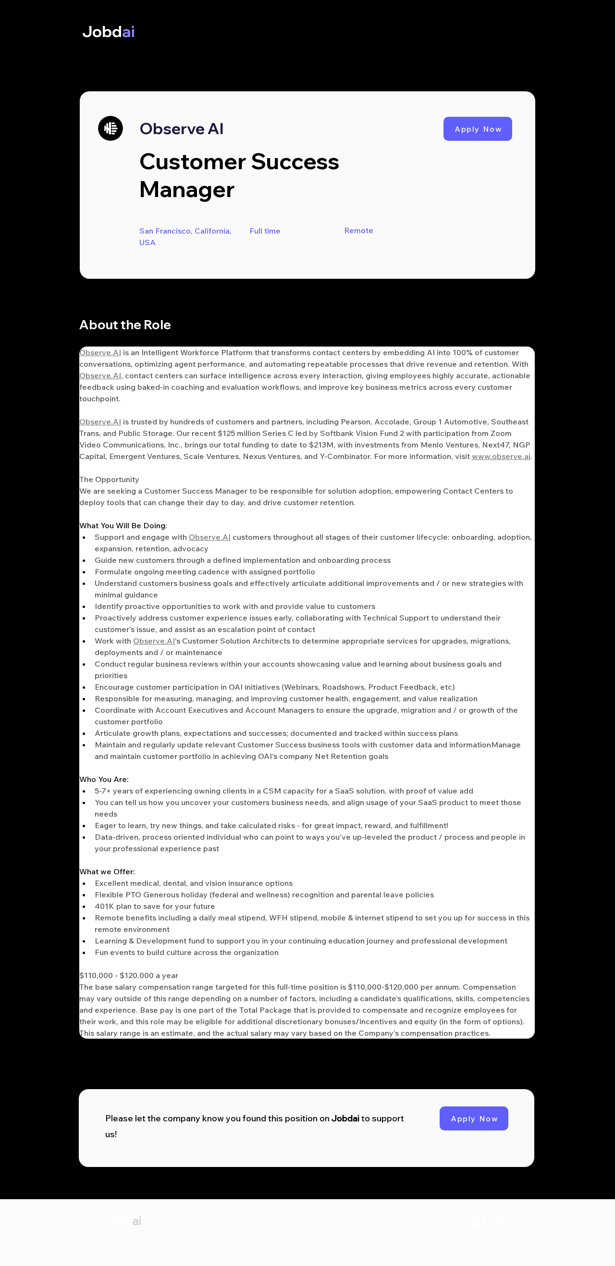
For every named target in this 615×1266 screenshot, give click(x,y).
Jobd (117, 1221)
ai (136, 1221)
